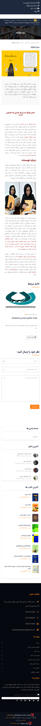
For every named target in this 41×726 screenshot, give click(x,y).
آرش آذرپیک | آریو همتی (24, 454)
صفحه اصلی (35, 43)
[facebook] (17, 700)
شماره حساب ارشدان (33, 660)
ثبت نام (34, 8)
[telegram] (37, 700)
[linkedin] (33, 700)
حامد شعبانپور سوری (25, 476)
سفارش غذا (36, 668)
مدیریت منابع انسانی (25, 515)
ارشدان (35, 436)
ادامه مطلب (31, 337)
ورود (36, 11)
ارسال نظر (34, 407)
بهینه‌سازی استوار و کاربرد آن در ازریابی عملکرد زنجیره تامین (17, 567)
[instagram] (21, 700)
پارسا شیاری (28, 469)
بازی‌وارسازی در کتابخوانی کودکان (22, 556)
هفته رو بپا (28, 505)
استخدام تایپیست (30, 3)
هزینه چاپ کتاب (34, 656)
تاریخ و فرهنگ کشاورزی (24, 525)
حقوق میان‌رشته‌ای (26, 535)
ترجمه (37, 643)
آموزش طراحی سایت (33, 647)
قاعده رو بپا (28, 494)
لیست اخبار (25, 43)
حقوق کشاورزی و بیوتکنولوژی (23, 546)
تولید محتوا (24, 723)
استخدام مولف (32, 5)
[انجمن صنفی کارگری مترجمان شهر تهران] (20, 695)
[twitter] (29, 700)
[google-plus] (25, 700)
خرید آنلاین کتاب (34, 664)
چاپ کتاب (36, 651)
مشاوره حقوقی (35, 672)
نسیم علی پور (27, 461)
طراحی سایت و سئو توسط (19, 715)
